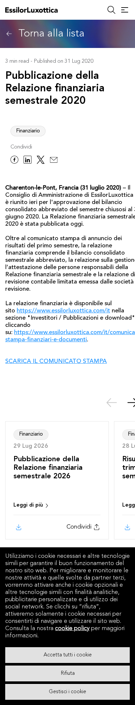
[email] (54, 161)
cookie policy (72, 628)
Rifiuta (68, 673)
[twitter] (41, 161)
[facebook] (14, 161)
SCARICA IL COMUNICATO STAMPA (56, 361)
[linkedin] (27, 161)
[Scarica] (18, 527)
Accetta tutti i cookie (68, 655)
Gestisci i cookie (67, 691)
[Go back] (9, 34)
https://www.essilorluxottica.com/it (63, 311)
